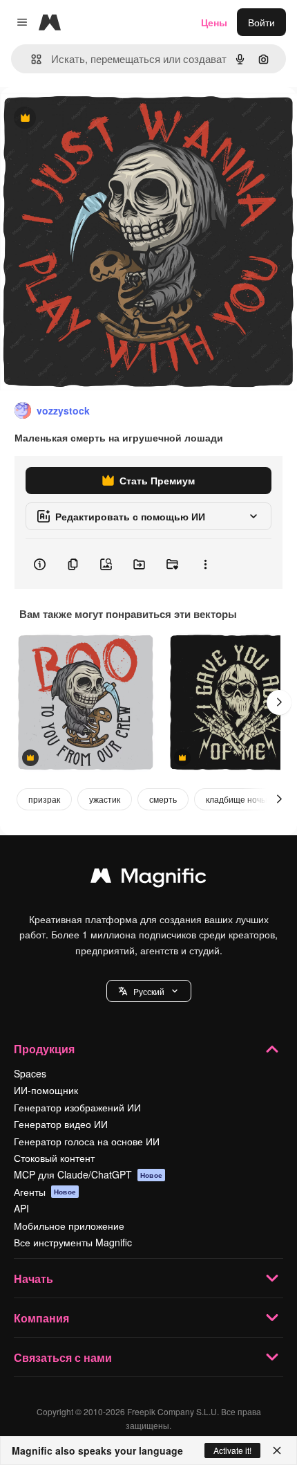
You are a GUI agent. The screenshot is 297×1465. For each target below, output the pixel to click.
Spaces (30, 1073)
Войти (261, 22)
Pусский (148, 991)
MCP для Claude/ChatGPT (88, 1174)
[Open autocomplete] (31, 59)
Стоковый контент (54, 1158)
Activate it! (232, 1450)
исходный (92, 118)
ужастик (104, 799)
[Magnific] (148, 878)
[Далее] (279, 702)
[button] (148, 991)
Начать (33, 1278)
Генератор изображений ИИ (77, 1107)
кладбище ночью (238, 799)
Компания (41, 1318)
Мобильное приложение (69, 1225)
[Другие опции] (205, 564)
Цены (214, 22)
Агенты (45, 1192)
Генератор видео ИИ (61, 1124)
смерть (163, 799)
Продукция (44, 1049)
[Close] (277, 1450)
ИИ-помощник (46, 1090)
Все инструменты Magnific (73, 1242)
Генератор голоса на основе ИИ (87, 1141)
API (21, 1208)
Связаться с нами (63, 1357)
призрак (44, 799)
